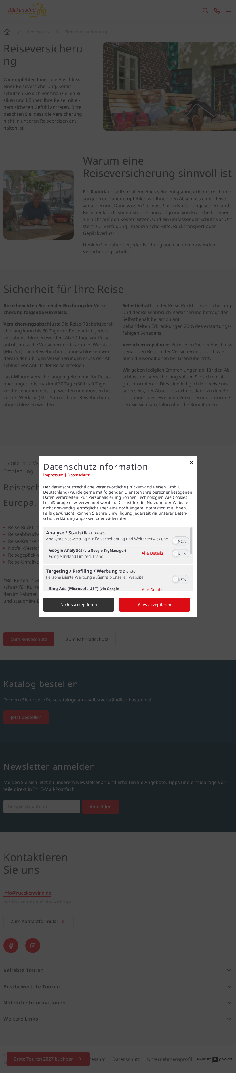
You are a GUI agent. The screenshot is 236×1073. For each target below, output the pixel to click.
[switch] (180, 540)
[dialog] (118, 536)
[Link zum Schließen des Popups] (191, 464)
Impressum (53, 475)
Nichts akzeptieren (78, 604)
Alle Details (152, 553)
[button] (175, 541)
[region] (118, 559)
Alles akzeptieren (154, 604)
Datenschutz (79, 475)
